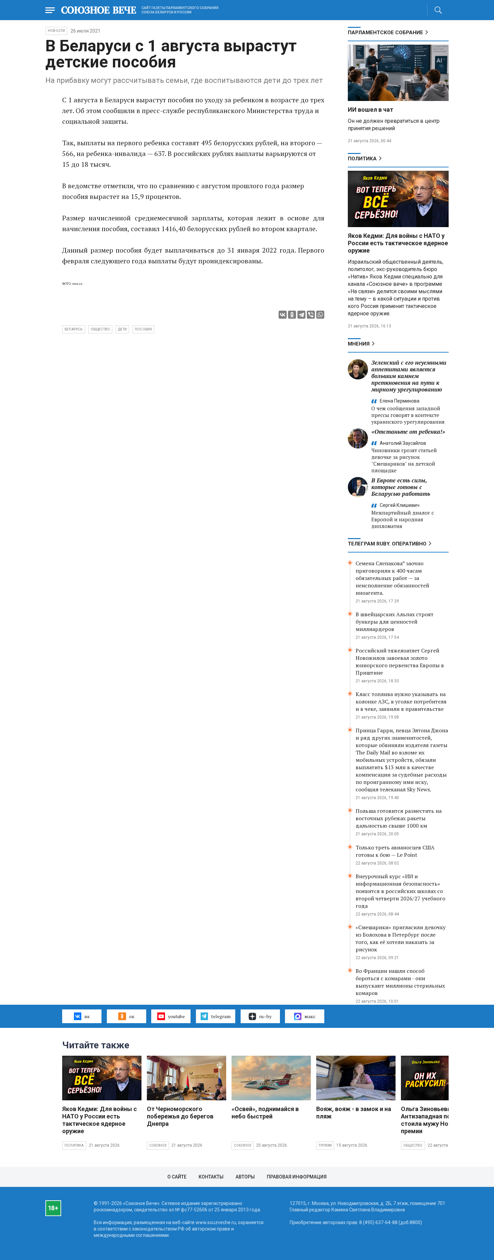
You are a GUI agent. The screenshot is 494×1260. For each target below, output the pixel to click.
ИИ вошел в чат (370, 109)
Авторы (245, 1176)
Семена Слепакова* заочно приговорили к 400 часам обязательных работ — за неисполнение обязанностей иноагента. (392, 578)
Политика (362, 159)
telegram (221, 1016)
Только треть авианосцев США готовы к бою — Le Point (395, 851)
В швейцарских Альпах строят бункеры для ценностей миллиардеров (395, 622)
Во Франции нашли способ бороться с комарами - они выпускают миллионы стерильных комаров (400, 982)
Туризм (325, 1145)
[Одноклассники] (292, 315)
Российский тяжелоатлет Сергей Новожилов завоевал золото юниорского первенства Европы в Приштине (400, 661)
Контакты (211, 1176)
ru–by (265, 1016)
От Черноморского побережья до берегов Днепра (180, 1116)
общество (100, 329)
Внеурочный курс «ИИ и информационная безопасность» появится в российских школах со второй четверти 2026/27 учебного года (400, 891)
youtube (176, 1016)
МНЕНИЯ (359, 344)
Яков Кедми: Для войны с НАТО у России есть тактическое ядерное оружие (398, 243)
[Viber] (311, 315)
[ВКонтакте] (283, 315)
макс (310, 1016)
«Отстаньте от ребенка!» (408, 431)
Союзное (158, 1145)
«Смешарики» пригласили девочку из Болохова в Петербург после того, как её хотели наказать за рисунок (401, 938)
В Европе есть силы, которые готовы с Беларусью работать (400, 486)
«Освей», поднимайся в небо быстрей (265, 1112)
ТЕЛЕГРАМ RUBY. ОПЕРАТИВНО (387, 544)
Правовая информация (297, 1176)
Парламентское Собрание (385, 33)
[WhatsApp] (320, 315)
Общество (413, 1145)
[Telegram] (301, 315)
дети (122, 329)
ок (131, 1016)
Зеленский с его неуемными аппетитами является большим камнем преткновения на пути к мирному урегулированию (408, 376)
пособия (143, 329)
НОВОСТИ (56, 31)
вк (87, 1016)
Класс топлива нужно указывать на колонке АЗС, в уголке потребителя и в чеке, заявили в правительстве (401, 701)
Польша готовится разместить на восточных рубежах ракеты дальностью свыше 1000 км (399, 818)
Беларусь (74, 329)
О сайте (177, 1176)
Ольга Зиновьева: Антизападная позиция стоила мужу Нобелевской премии (440, 1120)
